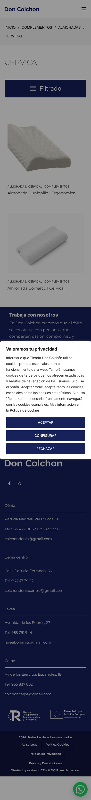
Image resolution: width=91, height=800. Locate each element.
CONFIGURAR (45, 435)
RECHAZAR (45, 449)
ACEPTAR (45, 422)
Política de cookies (25, 410)
